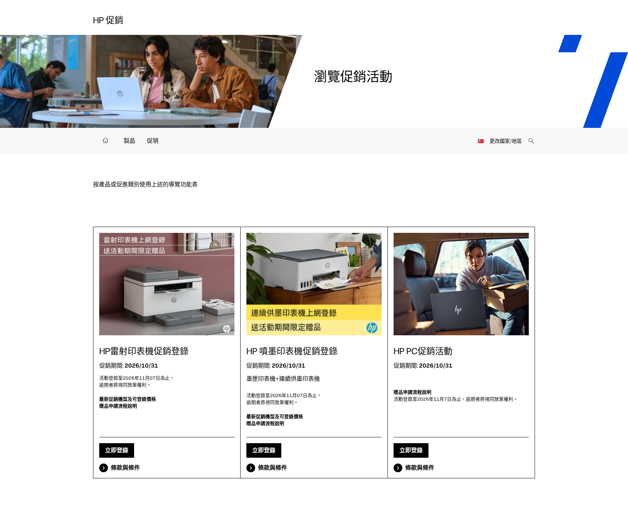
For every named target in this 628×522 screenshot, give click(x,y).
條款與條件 (125, 467)
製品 (129, 140)
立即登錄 (116, 450)
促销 (152, 140)
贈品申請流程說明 (118, 406)
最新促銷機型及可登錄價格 (127, 399)
